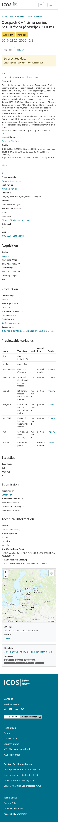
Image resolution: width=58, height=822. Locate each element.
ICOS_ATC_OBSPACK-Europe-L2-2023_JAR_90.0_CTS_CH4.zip (28, 331)
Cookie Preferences (13, 808)
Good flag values (9, 533)
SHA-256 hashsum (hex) (13, 549)
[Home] (10, 4)
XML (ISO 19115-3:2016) (41, 652)
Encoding (6, 541)
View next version (9, 188)
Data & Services (17, 16)
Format (5, 525)
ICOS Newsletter (12, 754)
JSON (6, 652)
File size (5, 200)
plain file (5, 545)
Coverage (8, 626)
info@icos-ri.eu (11, 704)
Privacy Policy (11, 803)
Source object (8, 327)
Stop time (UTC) (9, 267)
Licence (5, 232)
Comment (6, 81)
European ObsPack (10, 141)
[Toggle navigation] (50, 4)
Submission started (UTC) (13, 506)
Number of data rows (12, 208)
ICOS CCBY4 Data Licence (13, 236)
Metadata (8, 648)
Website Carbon (29, 716)
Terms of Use (10, 797)
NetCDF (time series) (11, 529)
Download (21, 35)
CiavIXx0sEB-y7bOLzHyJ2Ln (30, 62)
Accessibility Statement (15, 813)
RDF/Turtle (25, 652)
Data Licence (10, 738)
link (36, 77)
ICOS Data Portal (35, 16)
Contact (8, 733)
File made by (7, 295)
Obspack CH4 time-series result (16, 220)
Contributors (8, 319)
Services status (11, 743)
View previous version (11, 181)
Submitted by (8, 491)
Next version (7, 185)
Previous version (9, 177)
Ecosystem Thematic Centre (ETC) (21, 775)
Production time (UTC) (12, 311)
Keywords (8, 656)
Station (5, 252)
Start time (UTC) (9, 260)
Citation (5, 145)
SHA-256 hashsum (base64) (14, 559)
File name (6, 192)
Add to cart (8, 35)
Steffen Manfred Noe (11, 323)
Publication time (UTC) (12, 498)
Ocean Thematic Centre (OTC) (19, 780)
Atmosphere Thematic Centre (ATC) (22, 769)
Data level (6, 224)
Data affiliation (9, 137)
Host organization (10, 303)
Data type (6, 216)
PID (3, 73)
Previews (6, 472)
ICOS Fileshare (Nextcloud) (17, 749)
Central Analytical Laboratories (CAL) (22, 785)
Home (4, 16)
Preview (20, 49)
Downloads (7, 464)
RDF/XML (14, 652)
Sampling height (9, 275)
